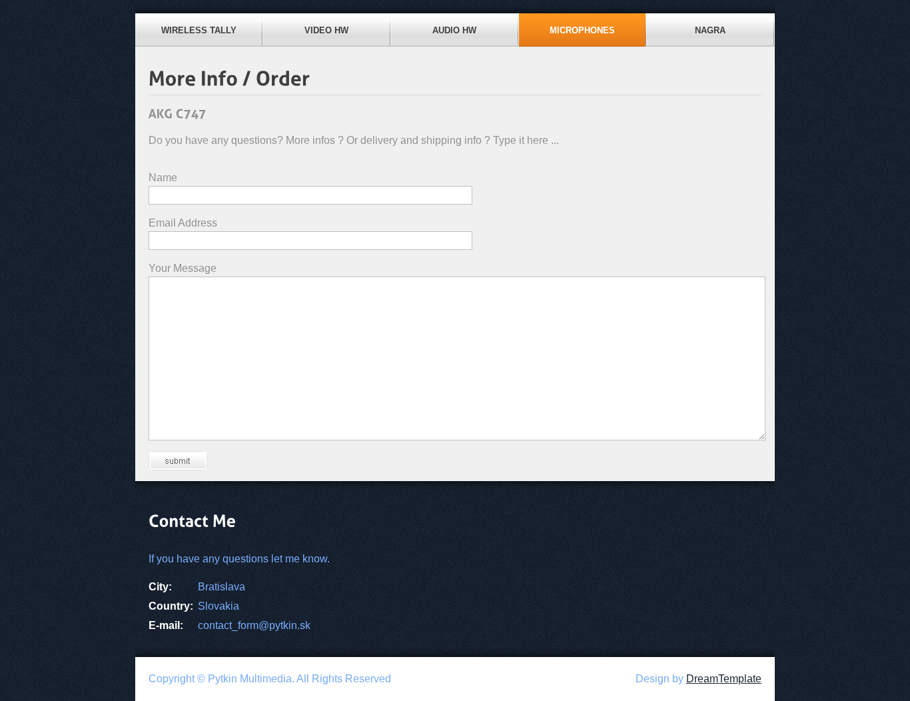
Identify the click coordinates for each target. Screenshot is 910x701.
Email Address (183, 223)
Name (163, 177)
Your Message (183, 268)
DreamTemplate (723, 678)
